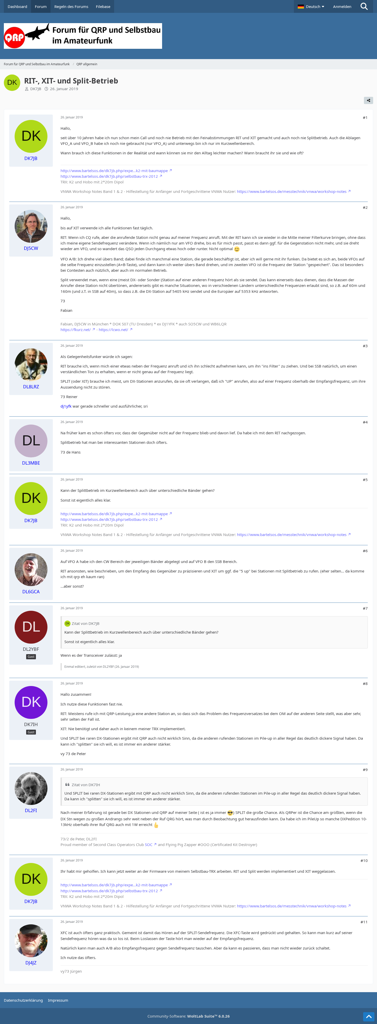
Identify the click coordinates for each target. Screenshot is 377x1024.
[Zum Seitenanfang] (368, 1016)
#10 (364, 860)
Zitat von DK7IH (86, 784)
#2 (365, 207)
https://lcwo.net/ (113, 329)
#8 (365, 683)
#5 (365, 479)
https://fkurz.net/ (76, 329)
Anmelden (342, 6)
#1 (365, 117)
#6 (365, 550)
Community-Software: (188, 1016)
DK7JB (35, 88)
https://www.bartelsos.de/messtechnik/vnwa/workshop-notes (291, 191)
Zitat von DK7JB (86, 623)
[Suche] (364, 6)
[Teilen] (368, 100)
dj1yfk (66, 406)
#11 (364, 921)
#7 (365, 608)
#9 (365, 769)
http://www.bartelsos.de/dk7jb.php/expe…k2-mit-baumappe (114, 170)
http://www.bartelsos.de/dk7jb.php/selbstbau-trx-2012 (109, 176)
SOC (148, 844)
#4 (365, 422)
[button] (311, 6)
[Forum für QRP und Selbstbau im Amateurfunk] (188, 36)
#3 (365, 345)
